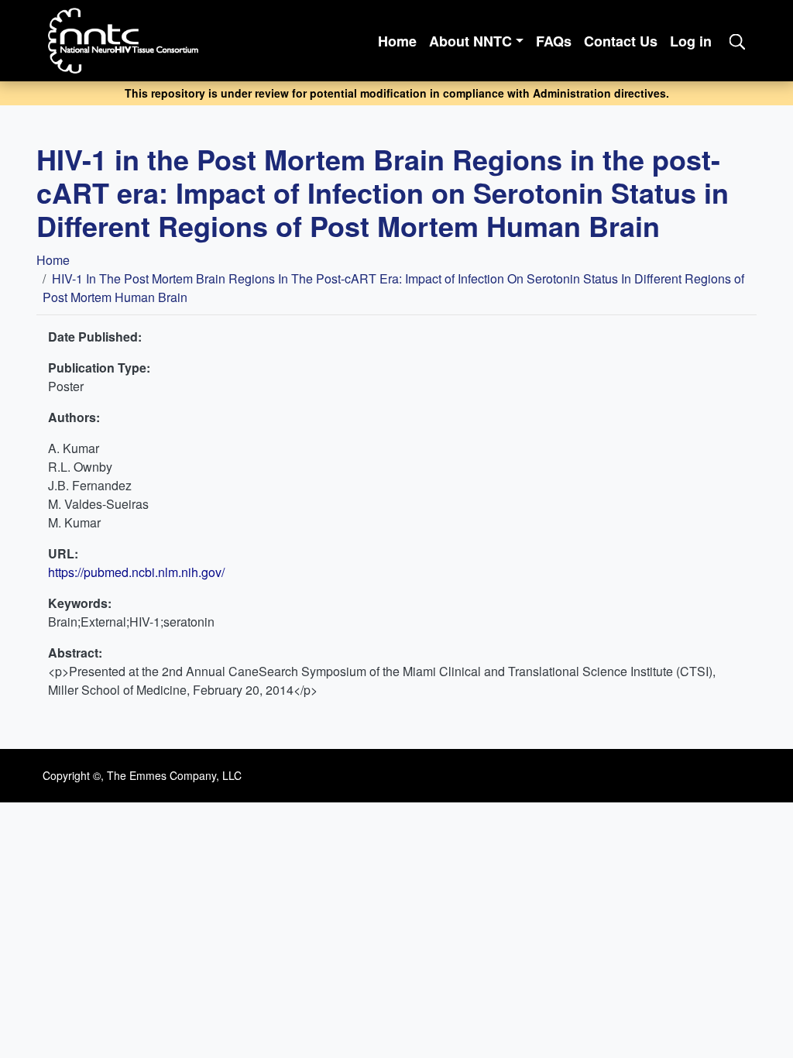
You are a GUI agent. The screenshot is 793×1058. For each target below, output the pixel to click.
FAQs (554, 41)
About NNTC (470, 41)
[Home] (129, 41)
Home (397, 41)
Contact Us (620, 41)
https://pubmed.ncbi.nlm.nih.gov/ (136, 572)
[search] (737, 41)
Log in (691, 41)
